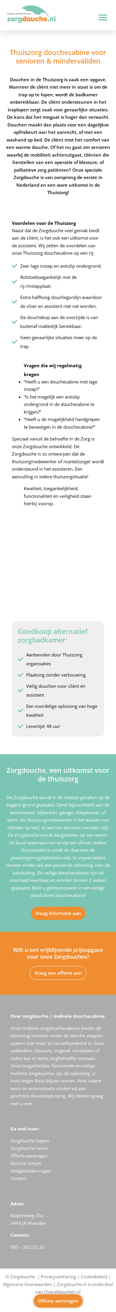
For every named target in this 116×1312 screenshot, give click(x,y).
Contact (18, 1178)
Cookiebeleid (94, 1277)
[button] (103, 17)
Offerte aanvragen (29, 1156)
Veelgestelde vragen (30, 1171)
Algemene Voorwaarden (27, 1284)
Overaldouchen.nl (62, 1292)
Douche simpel (25, 1163)
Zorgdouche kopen (29, 1141)
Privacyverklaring (58, 1277)
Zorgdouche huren (29, 1148)
